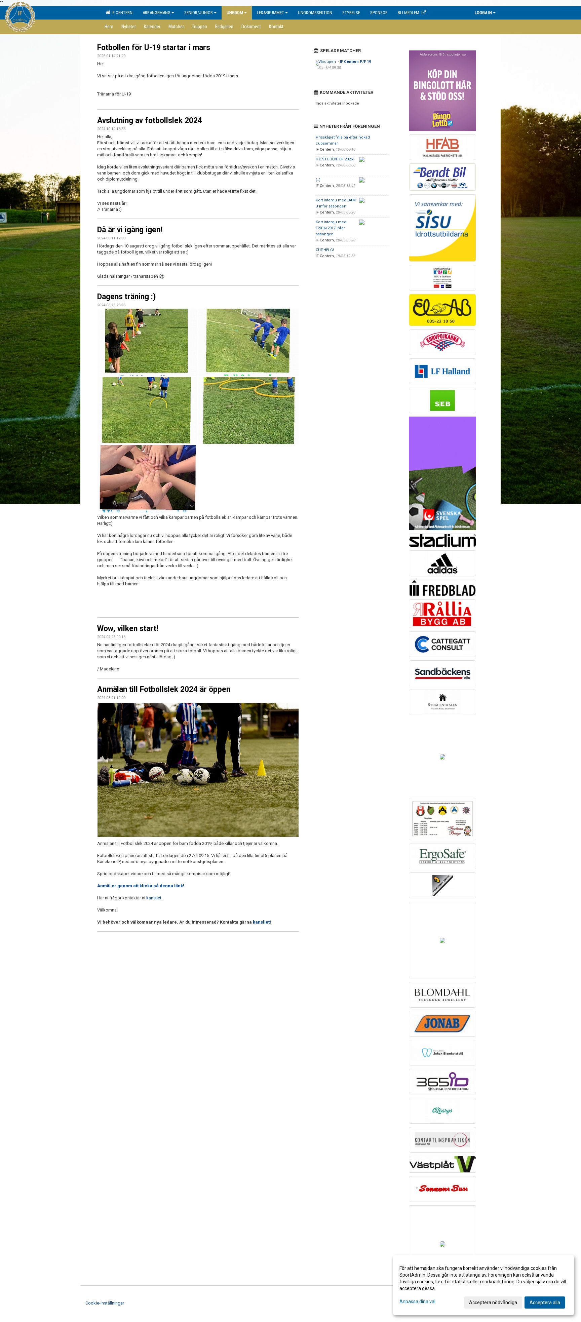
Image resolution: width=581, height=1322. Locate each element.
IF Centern (121, 12)
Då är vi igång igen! (129, 229)
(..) (318, 180)
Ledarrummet (270, 12)
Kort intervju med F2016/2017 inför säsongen (331, 228)
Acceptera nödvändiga (493, 1302)
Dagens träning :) (126, 296)
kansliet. (154, 897)
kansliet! (262, 922)
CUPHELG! (325, 250)
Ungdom (235, 12)
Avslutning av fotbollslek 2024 (149, 120)
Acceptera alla (545, 1302)
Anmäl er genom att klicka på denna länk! (140, 885)
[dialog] (483, 1285)
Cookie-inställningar (104, 1303)
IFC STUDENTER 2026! (335, 159)
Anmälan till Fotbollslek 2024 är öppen (163, 689)
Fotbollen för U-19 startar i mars (153, 47)
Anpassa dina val (417, 1301)
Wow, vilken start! (127, 628)
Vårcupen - (344, 62)
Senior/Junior (198, 12)
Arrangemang (156, 12)
